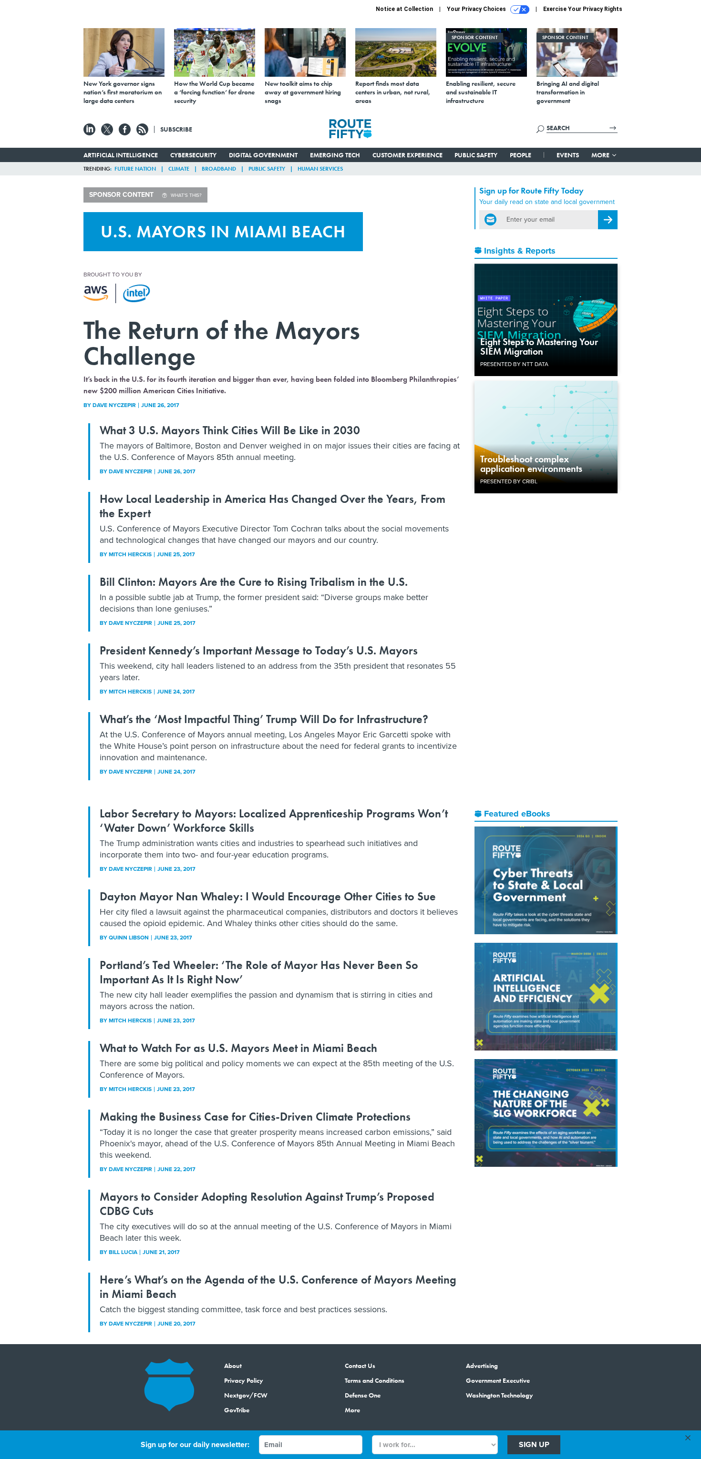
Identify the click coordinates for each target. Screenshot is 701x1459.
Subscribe (176, 129)
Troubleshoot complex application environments (531, 464)
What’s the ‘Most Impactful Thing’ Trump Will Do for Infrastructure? (264, 719)
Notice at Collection (404, 9)
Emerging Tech (335, 155)
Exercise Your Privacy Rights (582, 9)
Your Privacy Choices (477, 9)
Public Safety (475, 155)
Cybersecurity (193, 155)
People (520, 155)
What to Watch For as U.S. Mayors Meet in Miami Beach (238, 1048)
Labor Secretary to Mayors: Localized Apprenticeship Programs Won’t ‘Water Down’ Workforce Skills (274, 820)
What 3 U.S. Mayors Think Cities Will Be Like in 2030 (230, 430)
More (601, 155)
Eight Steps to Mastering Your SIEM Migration (539, 346)
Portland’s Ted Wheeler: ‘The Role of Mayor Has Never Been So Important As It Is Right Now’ (259, 972)
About (233, 1365)
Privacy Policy (243, 1380)
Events (568, 155)
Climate (178, 169)
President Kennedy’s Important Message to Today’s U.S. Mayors (259, 650)
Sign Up (534, 1444)
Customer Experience (407, 155)
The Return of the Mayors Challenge (221, 343)
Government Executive (498, 1380)
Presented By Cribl (508, 481)
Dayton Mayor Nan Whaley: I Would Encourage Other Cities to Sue (268, 896)
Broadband (219, 169)
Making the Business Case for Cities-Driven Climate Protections (255, 1116)
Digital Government (263, 155)
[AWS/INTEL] (116, 293)
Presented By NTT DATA (514, 364)
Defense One (363, 1395)
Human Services (320, 169)
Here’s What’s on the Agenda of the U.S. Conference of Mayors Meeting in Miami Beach (278, 1286)
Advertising (482, 1365)
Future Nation (135, 169)
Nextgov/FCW (246, 1395)
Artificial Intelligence (120, 155)
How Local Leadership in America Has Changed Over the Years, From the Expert (272, 505)
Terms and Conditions (374, 1380)
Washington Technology (499, 1395)
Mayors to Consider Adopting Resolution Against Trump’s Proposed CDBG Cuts (267, 1203)
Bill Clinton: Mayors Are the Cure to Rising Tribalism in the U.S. (254, 581)
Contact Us (360, 1365)
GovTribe (236, 1410)
